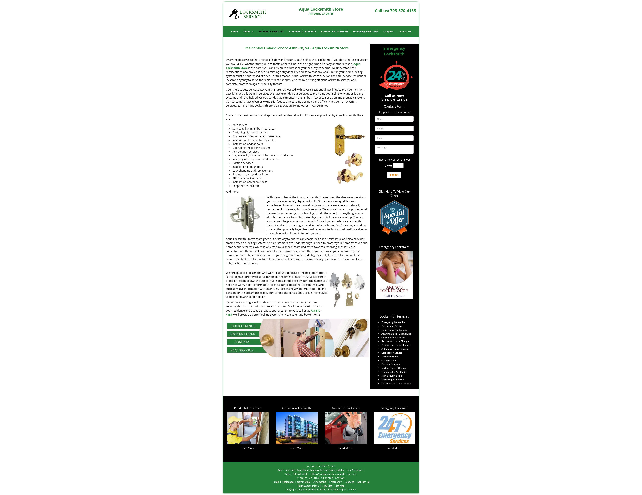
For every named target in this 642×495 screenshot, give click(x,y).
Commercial (303, 482)
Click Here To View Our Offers (394, 193)
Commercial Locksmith (302, 31)
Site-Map (340, 486)
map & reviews (355, 470)
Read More (248, 448)
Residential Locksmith (271, 31)
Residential (288, 482)
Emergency (335, 482)
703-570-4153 (403, 10)
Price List (327, 486)
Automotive (319, 482)
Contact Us (405, 31)
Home (234, 31)
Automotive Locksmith (334, 31)
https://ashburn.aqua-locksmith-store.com (334, 474)
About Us (248, 31)
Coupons (388, 31)
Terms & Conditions (308, 486)
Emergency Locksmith (365, 31)
